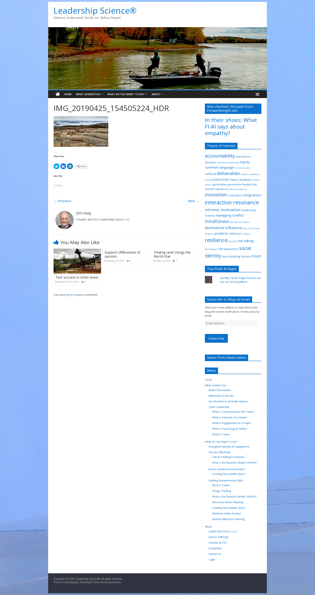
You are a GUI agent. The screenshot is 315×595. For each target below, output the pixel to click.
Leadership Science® (95, 10)
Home (68, 94)
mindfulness (217, 221)
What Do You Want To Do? (126, 94)
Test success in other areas (76, 277)
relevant (246, 234)
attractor (211, 162)
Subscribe (216, 338)
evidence (245, 174)
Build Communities (220, 390)
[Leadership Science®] (157, 29)
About (156, 94)
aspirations (243, 156)
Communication (242, 168)
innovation (216, 195)
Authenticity (233, 162)
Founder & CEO (218, 542)
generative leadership (242, 184)
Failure (234, 179)
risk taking (245, 241)
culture (210, 174)
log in (69, 294)
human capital (214, 189)
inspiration (235, 195)
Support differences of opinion (122, 254)
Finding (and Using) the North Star (172, 254)
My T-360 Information (240, 222)
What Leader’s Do (88, 94)
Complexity (215, 548)
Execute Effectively (219, 452)
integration (252, 195)
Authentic (222, 162)
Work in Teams (221, 434)
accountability (220, 155)
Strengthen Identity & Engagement (229, 446)
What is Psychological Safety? (229, 428)
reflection (235, 233)
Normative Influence (223, 227)
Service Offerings (218, 537)
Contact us (215, 554)
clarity (245, 162)
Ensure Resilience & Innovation (227, 469)
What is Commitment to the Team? (233, 411)
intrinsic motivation (222, 209)
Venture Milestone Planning (228, 519)
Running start (211, 249)
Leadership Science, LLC (223, 531)
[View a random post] (257, 94)
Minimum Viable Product (226, 513)
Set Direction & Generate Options (228, 401)
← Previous (62, 201)
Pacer (245, 228)
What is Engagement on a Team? (231, 423)
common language (219, 167)
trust (256, 255)
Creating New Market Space (228, 474)
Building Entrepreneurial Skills (226, 480)
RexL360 (232, 241)
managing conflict (230, 215)
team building (231, 256)
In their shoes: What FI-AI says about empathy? (231, 126)
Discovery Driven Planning (227, 502)
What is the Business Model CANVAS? (234, 462)
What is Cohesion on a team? (229, 417)
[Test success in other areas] (77, 251)
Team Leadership (219, 407)
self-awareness (228, 249)
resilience (216, 240)
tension (246, 256)
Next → (193, 201)
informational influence (235, 189)
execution (221, 179)
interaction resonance (232, 202)
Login (212, 559)
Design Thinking (221, 491)
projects (221, 233)
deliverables (228, 173)
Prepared (209, 234)
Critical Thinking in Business (228, 457)
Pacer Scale (254, 228)
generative (219, 184)
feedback (246, 179)
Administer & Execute (221, 395)
